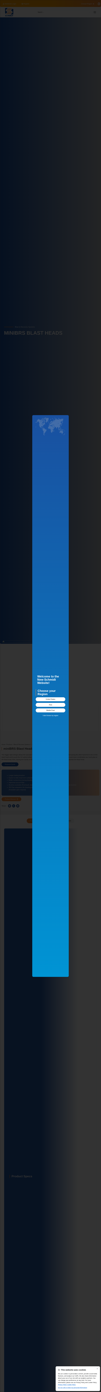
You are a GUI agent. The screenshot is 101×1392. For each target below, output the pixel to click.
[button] (50, 699)
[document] (50, 696)
